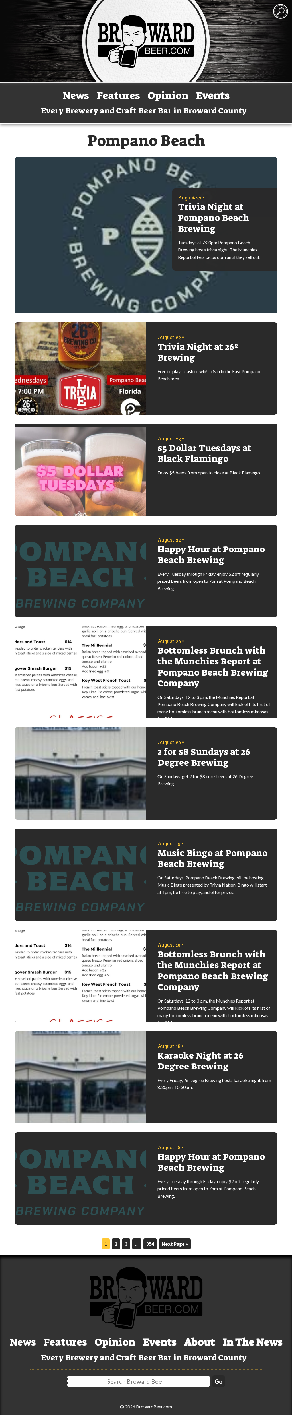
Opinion (168, 95)
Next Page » (175, 1244)
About (199, 1342)
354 (150, 1244)
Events (213, 95)
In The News (253, 1342)
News (76, 95)
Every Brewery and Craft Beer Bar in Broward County (144, 111)
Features (118, 95)
